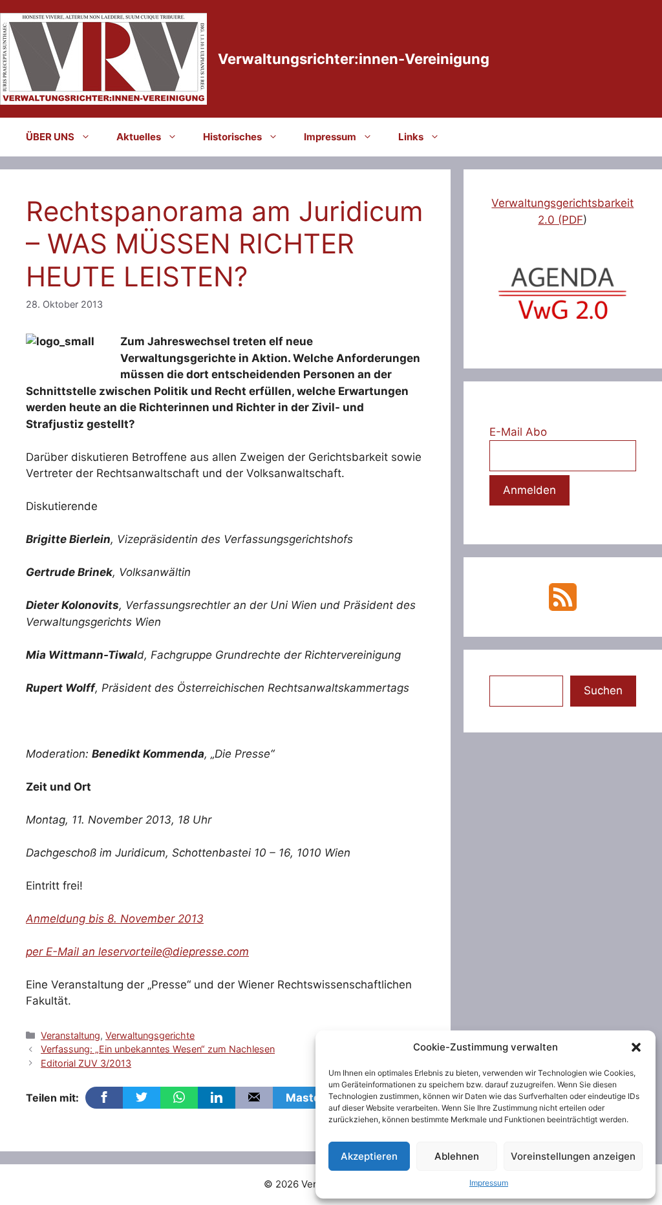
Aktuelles (138, 137)
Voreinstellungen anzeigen (573, 1156)
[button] (636, 1047)
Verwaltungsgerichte (150, 1035)
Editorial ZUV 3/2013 (86, 1063)
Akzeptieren (369, 1156)
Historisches (232, 137)
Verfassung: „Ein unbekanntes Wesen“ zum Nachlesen (158, 1048)
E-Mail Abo (518, 431)
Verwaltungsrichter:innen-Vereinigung (353, 58)
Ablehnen (456, 1156)
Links (410, 137)
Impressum (488, 1183)
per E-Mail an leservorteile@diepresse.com (137, 951)
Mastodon (313, 1097)
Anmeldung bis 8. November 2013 (115, 918)
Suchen (603, 690)
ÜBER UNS (50, 137)
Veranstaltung (70, 1035)
